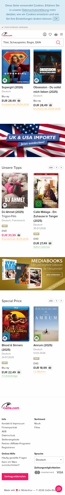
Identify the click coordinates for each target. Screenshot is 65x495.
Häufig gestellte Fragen (14, 457)
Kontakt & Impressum (13, 423)
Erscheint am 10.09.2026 (15, 239)
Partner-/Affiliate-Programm (16, 443)
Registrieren (8, 447)
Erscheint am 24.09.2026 (15, 104)
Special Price (12, 301)
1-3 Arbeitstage (10, 375)
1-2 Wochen (39, 371)
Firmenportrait (9, 427)
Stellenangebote (10, 439)
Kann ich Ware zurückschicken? (10, 464)
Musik (37, 423)
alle (51, 167)
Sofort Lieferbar (41, 247)
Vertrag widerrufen (14, 476)
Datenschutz (8, 435)
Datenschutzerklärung (35, 10)
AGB (4, 431)
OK (56, 19)
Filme (37, 427)
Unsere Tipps (12, 168)
